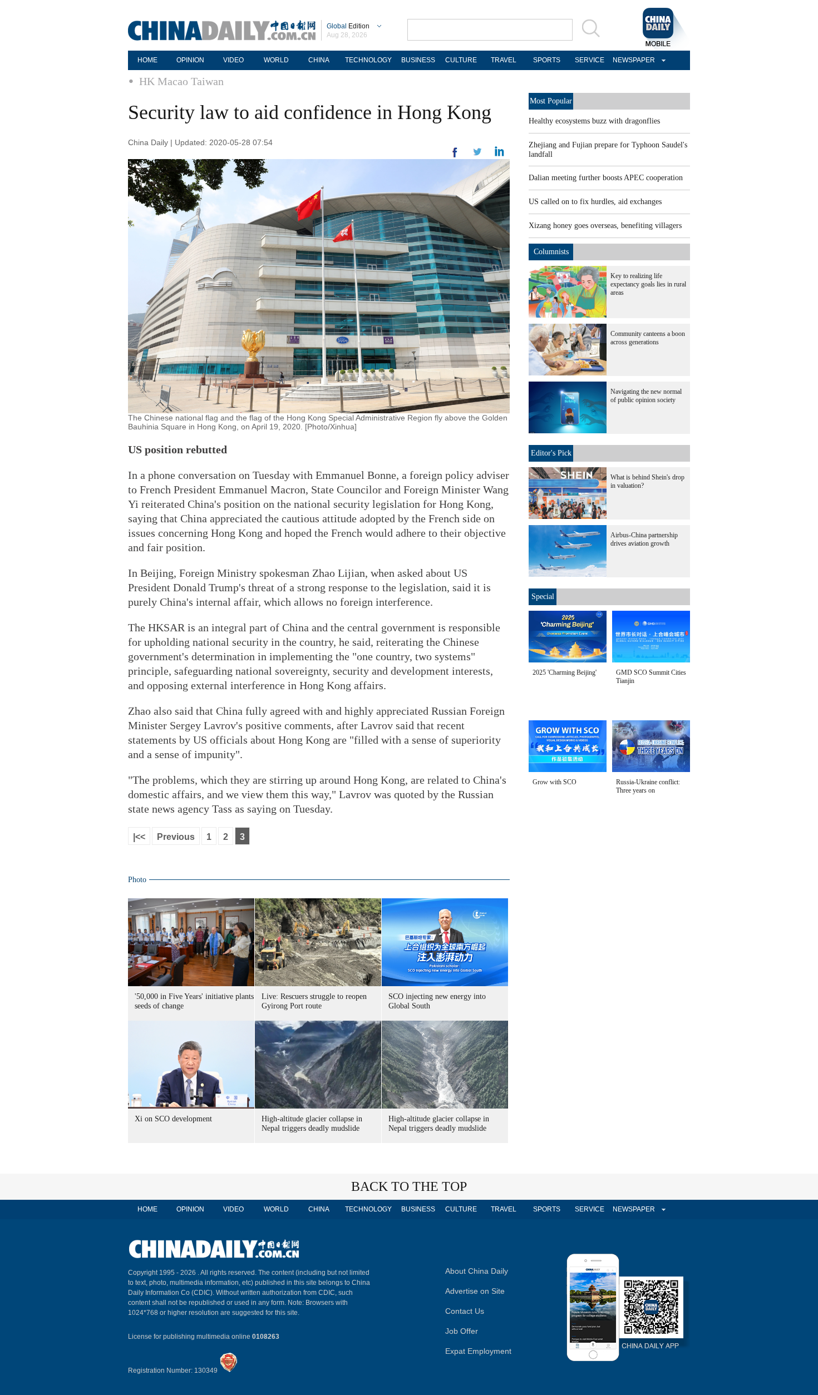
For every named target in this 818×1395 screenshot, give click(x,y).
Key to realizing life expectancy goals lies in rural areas (648, 284)
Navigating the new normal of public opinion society (646, 396)
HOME (147, 60)
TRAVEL (503, 60)
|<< (139, 837)
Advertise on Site (475, 1291)
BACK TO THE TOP (409, 1186)
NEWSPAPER (632, 60)
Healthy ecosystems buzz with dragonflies (594, 121)
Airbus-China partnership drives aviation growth (644, 539)
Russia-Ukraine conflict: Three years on (648, 786)
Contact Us (464, 1311)
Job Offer (461, 1331)
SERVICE (589, 60)
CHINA (318, 60)
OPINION (190, 60)
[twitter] (499, 154)
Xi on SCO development (173, 1119)
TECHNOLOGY (368, 60)
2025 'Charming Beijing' (565, 672)
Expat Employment (478, 1351)
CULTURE (461, 60)
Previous (176, 837)
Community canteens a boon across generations (647, 338)
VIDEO (233, 60)
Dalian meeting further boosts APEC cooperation (606, 178)
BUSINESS (418, 60)
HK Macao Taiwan (181, 81)
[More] (455, 157)
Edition (348, 26)
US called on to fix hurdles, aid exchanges (595, 201)
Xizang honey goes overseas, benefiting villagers (605, 225)
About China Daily (476, 1271)
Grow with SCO (554, 782)
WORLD (276, 60)
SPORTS (546, 60)
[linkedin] (477, 155)
